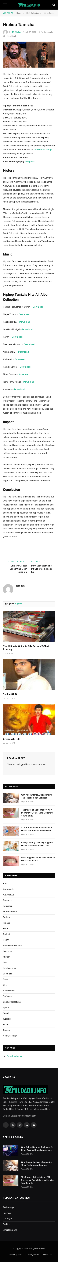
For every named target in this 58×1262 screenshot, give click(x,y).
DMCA (21, 1255)
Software (7, 996)
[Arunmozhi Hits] (29, 719)
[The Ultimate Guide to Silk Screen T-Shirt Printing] (29, 626)
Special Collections (12, 1002)
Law (5, 962)
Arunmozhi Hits (11, 739)
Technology (8, 1207)
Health (6, 940)
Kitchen (6, 957)
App (5, 883)
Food (5, 928)
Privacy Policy (33, 1255)
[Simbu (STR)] (29, 674)
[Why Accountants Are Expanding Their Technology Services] (11, 798)
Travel (6, 1013)
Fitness (6, 923)
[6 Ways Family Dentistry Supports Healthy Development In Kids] (11, 846)
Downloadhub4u (14, 1056)
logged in (23, 764)
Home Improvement (12, 945)
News (5, 979)
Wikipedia (30, 161)
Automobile (8, 889)
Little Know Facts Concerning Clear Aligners (18, 569)
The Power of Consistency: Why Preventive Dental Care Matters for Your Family (37, 813)
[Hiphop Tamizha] (29, 55)
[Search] (53, 4)
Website (7, 1019)
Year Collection (10, 1036)
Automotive (8, 895)
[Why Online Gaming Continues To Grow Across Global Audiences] (10, 1150)
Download (27, 329)
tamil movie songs (43, 149)
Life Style (7, 974)
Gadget (6, 934)
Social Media (9, 990)
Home (12, 1255)
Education (7, 906)
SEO (5, 985)
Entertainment (10, 911)
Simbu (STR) (10, 694)
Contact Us (46, 1255)
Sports (6, 1007)
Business (7, 900)
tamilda (16, 32)
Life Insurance (9, 968)
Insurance (7, 951)
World (5, 1024)
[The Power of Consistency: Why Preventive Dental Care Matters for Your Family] (11, 813)
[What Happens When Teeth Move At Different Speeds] (11, 861)
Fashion (6, 917)
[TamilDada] (29, 4)
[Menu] (5, 4)
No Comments (47, 32)
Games (6, 1030)
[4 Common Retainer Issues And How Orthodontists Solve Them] (11, 831)
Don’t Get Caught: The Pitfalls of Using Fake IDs (41, 569)
